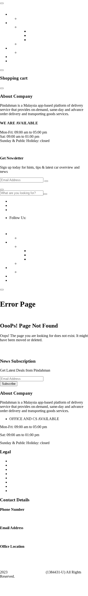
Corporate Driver (41, 35)
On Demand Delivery (35, 52)
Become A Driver (32, 27)
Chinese (13, 591)
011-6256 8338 (20, 201)
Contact (15, 61)
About (14, 14)
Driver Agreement (22, 478)
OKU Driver (37, 40)
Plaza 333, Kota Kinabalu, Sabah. (34, 205)
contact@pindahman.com (28, 210)
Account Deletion (22, 491)
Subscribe (8, 383)
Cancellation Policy (23, 486)
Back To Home (11, 348)
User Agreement (21, 474)
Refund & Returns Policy (28, 465)
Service (14, 48)
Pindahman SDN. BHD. (26, 572)
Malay (29, 591)
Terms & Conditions (24, 461)
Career (24, 44)
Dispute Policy (20, 482)
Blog (22, 18)
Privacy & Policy (22, 469)
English (9, 584)
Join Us (15, 23)
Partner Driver (38, 31)
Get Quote (17, 57)
